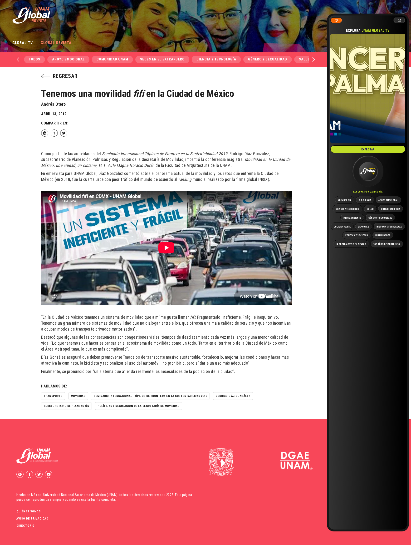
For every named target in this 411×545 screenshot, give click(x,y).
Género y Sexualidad (267, 59)
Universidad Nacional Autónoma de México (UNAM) (80, 495)
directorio (25, 525)
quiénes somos (28, 511)
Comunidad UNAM (112, 59)
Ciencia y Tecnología (216, 59)
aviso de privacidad (32, 518)
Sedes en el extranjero (162, 59)
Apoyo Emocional (68, 59)
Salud (304, 59)
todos (34, 59)
